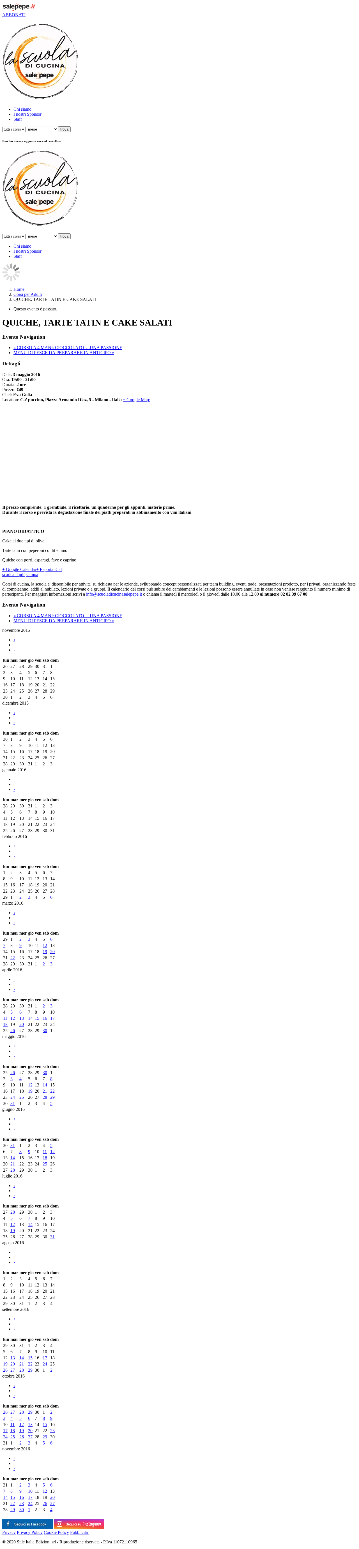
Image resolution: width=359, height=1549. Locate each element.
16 (45, 1018)
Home (18, 289)
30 (45, 1030)
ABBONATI (14, 14)
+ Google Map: (136, 399)
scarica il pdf (13, 574)
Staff (17, 119)
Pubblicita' (79, 1532)
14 (30, 1018)
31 (12, 1103)
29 (52, 1097)
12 (45, 945)
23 (52, 1430)
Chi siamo (22, 109)
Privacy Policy (30, 1532)
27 (12, 1370)
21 (45, 1091)
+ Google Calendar (19, 569)
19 (45, 951)
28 (45, 1097)
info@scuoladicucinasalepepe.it (114, 594)
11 (5, 1018)
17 (52, 1018)
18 (5, 1024)
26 (12, 1030)
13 (21, 1018)
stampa (32, 574)
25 (21, 1097)
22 (12, 957)
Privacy (9, 1532)
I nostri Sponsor (27, 114)
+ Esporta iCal (49, 569)
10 (30, 1491)
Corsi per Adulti (27, 294)
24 (12, 1097)
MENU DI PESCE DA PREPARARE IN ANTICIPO (63, 352)
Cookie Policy (56, 1532)
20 (52, 951)
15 (37, 1018)
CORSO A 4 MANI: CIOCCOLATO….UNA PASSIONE (67, 347)
